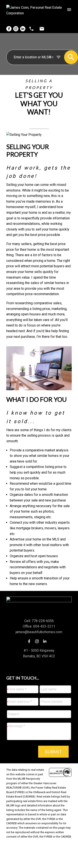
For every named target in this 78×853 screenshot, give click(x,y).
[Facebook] (8, 28)
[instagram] (38, 641)
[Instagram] (15, 28)
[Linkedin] (22, 28)
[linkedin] (46, 641)
